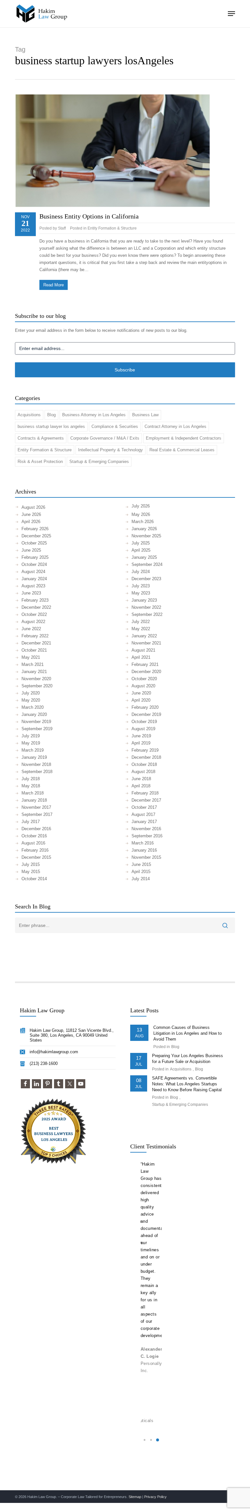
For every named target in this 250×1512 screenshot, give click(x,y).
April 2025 (141, 550)
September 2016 (147, 835)
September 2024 (147, 564)
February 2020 (145, 707)
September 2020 (36, 685)
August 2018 (143, 771)
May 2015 (30, 871)
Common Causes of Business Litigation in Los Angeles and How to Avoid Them (187, 1033)
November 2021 (146, 643)
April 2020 (141, 700)
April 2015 (141, 871)
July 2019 (30, 735)
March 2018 (32, 793)
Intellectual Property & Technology (110, 449)
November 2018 (36, 764)
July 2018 (30, 778)
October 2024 (34, 564)
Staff (62, 228)
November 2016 (146, 828)
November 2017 (36, 807)
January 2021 (34, 671)
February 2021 (145, 664)
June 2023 (31, 593)
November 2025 (146, 535)
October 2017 (144, 807)
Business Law (145, 414)
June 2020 (141, 693)
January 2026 (144, 528)
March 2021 (32, 664)
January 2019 (34, 757)
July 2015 (30, 864)
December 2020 (146, 671)
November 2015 (146, 857)
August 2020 (143, 685)
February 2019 (145, 750)
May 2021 (30, 657)
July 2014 (141, 878)
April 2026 (30, 521)
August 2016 (33, 843)
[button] (231, 13)
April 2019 (141, 743)
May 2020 (30, 700)
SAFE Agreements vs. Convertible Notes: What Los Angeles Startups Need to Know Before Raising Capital (187, 1084)
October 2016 (34, 835)
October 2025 (34, 543)
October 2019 (144, 721)
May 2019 (30, 743)
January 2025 (144, 557)
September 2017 (36, 814)
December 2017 (146, 800)
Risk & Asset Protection (40, 461)
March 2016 (143, 843)
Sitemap (135, 1497)
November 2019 (36, 721)
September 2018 (36, 771)
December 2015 (36, 857)
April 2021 (141, 657)
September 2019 (36, 728)
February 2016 (35, 850)
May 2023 (141, 593)
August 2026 (33, 507)
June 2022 (31, 628)
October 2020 (144, 678)
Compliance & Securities (114, 426)
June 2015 (141, 864)
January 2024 (34, 578)
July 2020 (30, 693)
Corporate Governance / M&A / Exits (104, 438)
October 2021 (34, 650)
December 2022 (36, 607)
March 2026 (143, 521)
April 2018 (141, 785)
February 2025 (35, 557)
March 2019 (32, 750)
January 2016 (144, 850)
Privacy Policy (155, 1497)
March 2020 (32, 707)
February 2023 (35, 600)
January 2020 (34, 714)
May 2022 (141, 628)
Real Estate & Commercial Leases (182, 449)
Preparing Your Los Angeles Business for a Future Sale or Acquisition (187, 1058)
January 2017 (144, 821)
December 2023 (146, 578)
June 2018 (141, 778)
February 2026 (35, 528)
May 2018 (30, 785)
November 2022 (146, 607)
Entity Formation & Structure (112, 228)
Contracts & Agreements (41, 438)
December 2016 (36, 828)
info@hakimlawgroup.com (54, 1051)
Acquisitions (29, 414)
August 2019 (143, 728)
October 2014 (34, 878)
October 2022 (34, 614)
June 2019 (141, 735)
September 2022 (147, 614)
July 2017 (30, 821)
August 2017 (143, 814)
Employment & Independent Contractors (183, 438)
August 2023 (33, 585)
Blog (51, 414)
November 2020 (36, 678)
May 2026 (141, 514)
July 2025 (141, 543)
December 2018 (146, 757)
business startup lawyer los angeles (51, 426)
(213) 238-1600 (44, 1063)
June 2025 (31, 550)
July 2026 (141, 506)
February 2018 (145, 793)
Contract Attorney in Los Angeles (175, 426)
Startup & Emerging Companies (99, 461)
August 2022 (33, 621)
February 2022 (35, 635)
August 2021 (143, 650)
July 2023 (141, 585)
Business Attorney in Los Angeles (94, 414)
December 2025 (36, 535)
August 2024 (33, 571)
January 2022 (144, 635)
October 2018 (144, 764)
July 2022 (141, 621)
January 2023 (144, 600)
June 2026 (31, 514)
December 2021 (36, 643)
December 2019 (146, 714)
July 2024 (141, 571)
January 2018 (34, 800)
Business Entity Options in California (89, 216)
